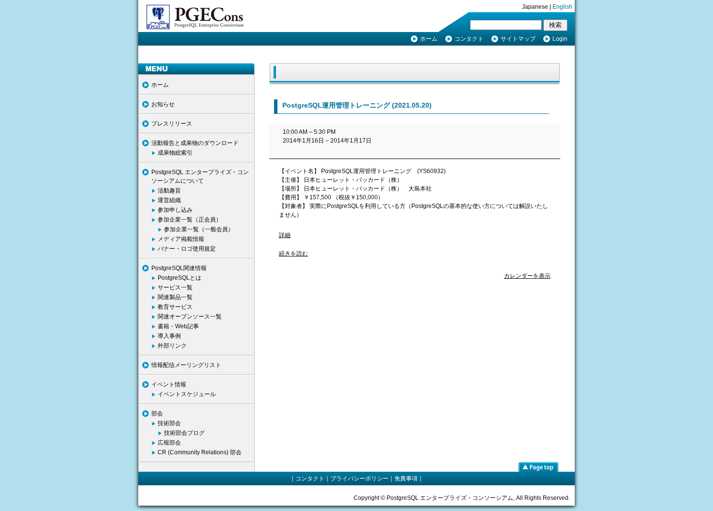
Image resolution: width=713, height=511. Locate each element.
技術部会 (169, 423)
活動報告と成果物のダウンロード (195, 143)
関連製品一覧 (175, 297)
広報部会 (169, 442)
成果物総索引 (175, 152)
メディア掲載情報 (181, 239)
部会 (157, 413)
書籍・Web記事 (178, 326)
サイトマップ (518, 38)
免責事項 (406, 478)
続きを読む (293, 253)
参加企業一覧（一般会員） (199, 229)
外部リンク (172, 345)
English (562, 6)
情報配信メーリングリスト (186, 365)
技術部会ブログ (184, 433)
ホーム (429, 38)
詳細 (285, 235)
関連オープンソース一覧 (190, 316)
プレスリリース (171, 123)
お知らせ (163, 104)
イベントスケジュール (187, 394)
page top (538, 467)
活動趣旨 (169, 190)
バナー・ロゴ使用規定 (187, 248)
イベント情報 (168, 384)
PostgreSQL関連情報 (179, 268)
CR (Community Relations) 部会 (200, 452)
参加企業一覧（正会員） (190, 219)
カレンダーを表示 (527, 275)
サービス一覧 (175, 287)
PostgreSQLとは (179, 277)
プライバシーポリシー (359, 478)
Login (559, 38)
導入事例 (169, 336)
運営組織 (169, 200)
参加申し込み (175, 210)
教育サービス (175, 306)
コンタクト (469, 38)
